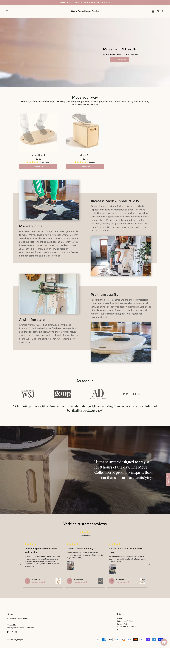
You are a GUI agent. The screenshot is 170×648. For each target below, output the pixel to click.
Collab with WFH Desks (126, 627)
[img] (8, 631)
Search (119, 629)
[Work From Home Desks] (85, 11)
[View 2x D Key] (100, 581)
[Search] (158, 11)
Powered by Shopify (15, 639)
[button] (70, 565)
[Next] (149, 564)
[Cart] (163, 11)
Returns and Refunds (125, 621)
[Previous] (20, 564)
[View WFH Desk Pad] (142, 581)
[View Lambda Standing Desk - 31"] (58, 581)
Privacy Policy (122, 624)
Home (119, 618)
